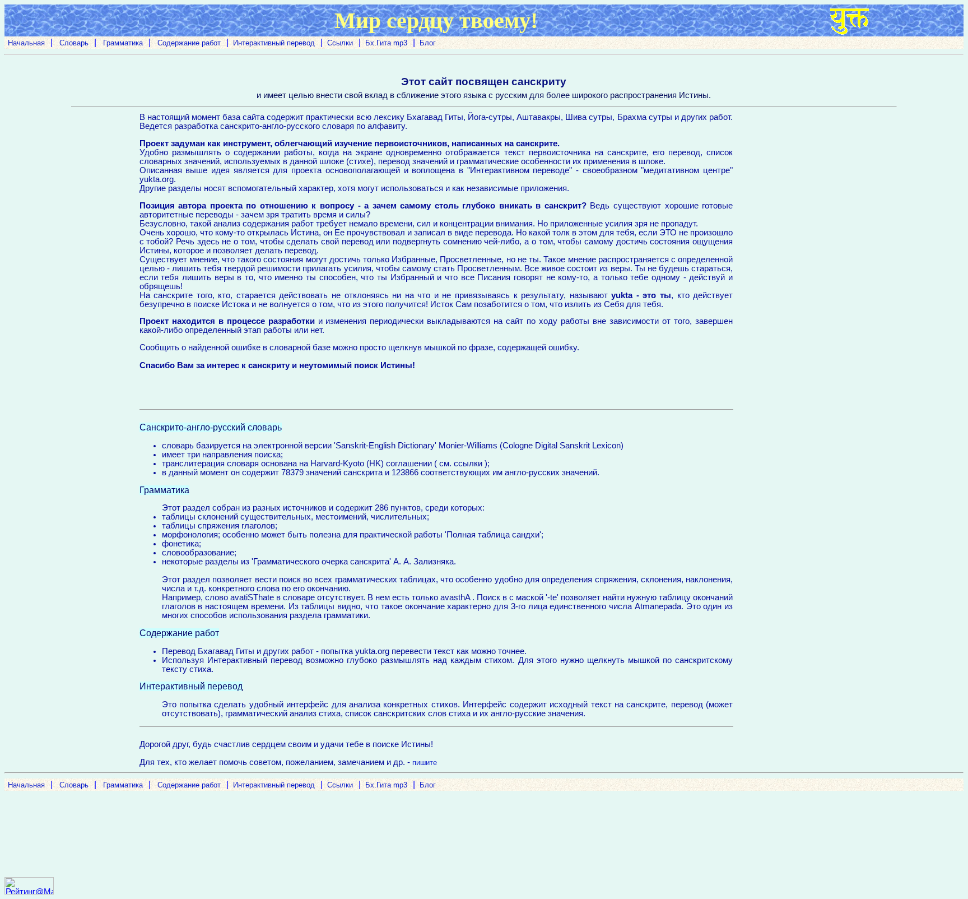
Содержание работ (188, 43)
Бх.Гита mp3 (386, 43)
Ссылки (340, 43)
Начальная (26, 43)
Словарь (73, 43)
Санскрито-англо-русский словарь (210, 427)
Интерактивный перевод (274, 43)
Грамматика (122, 43)
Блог (428, 43)
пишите (424, 762)
